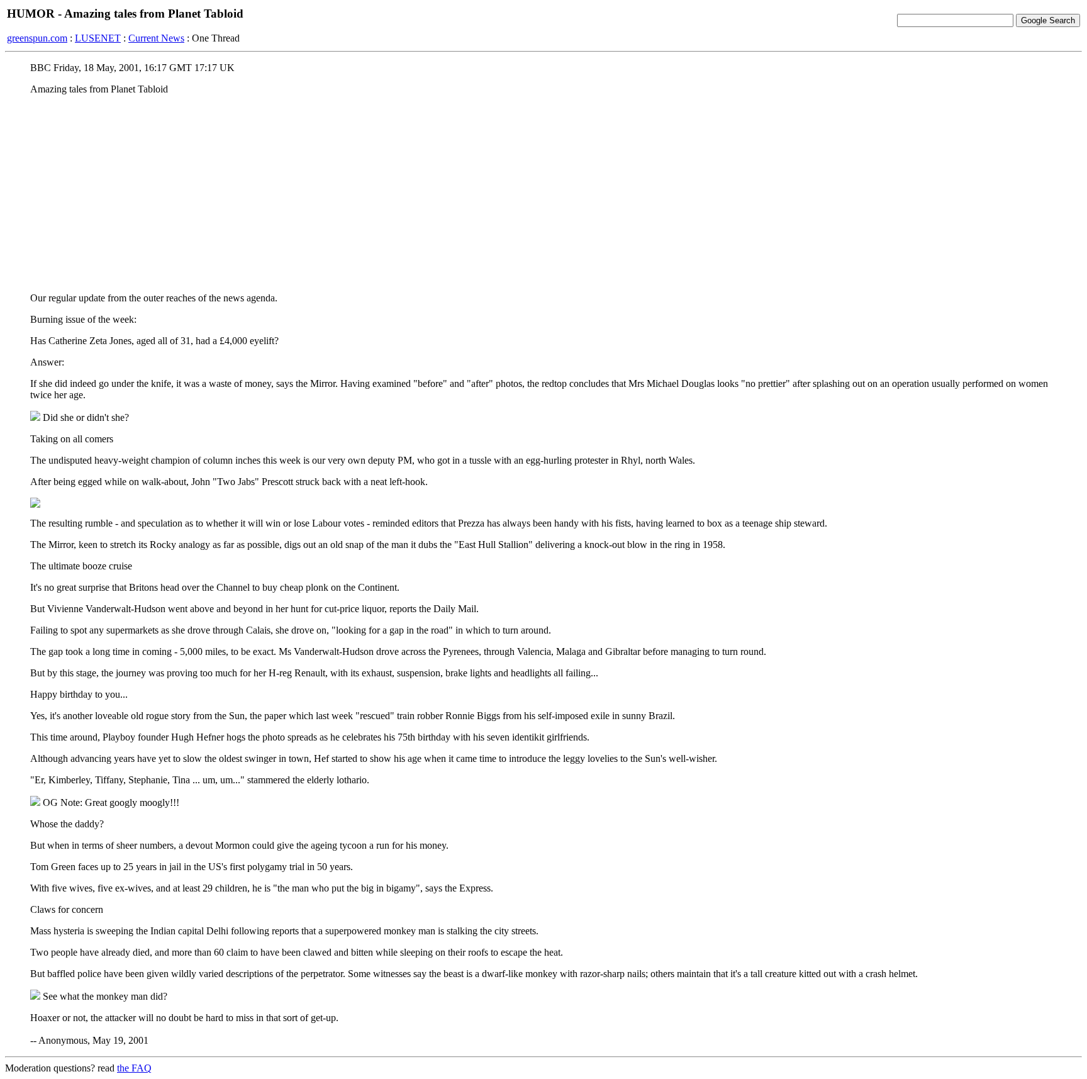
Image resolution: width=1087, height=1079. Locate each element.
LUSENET (98, 38)
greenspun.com (37, 38)
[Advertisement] (543, 193)
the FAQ (134, 1068)
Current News (156, 38)
